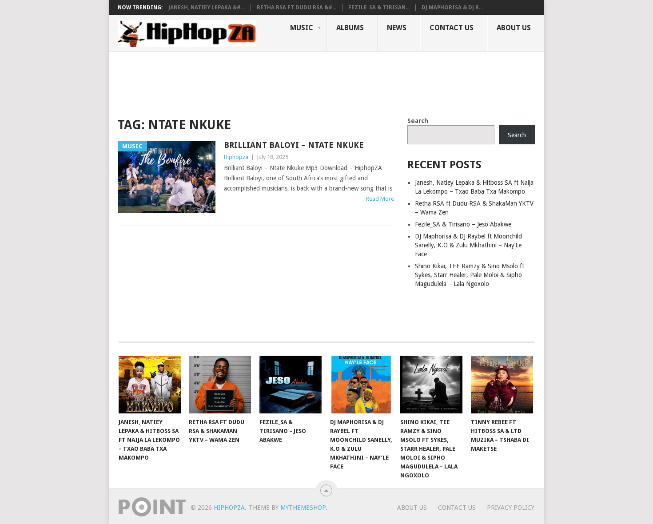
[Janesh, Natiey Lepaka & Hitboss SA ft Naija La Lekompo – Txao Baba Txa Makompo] (150, 384)
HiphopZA (229, 507)
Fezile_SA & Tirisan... (379, 7)
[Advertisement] (279, 83)
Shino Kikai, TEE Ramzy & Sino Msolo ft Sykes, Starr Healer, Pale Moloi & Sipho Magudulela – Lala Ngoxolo (469, 274)
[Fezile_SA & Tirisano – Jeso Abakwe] (290, 384)
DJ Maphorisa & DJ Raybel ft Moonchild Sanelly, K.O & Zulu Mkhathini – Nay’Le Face (468, 245)
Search (417, 120)
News (396, 28)
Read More (380, 198)
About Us (514, 28)
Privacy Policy (510, 507)
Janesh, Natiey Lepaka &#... (206, 7)
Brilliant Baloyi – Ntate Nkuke (294, 145)
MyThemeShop (303, 507)
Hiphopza (236, 157)
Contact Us (452, 28)
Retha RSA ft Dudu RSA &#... (296, 7)
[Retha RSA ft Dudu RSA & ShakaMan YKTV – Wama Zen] (220, 384)
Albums (350, 28)
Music (301, 28)
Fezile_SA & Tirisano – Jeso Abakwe (463, 224)
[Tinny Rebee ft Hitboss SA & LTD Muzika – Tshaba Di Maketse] (502, 384)
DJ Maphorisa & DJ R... (452, 7)
